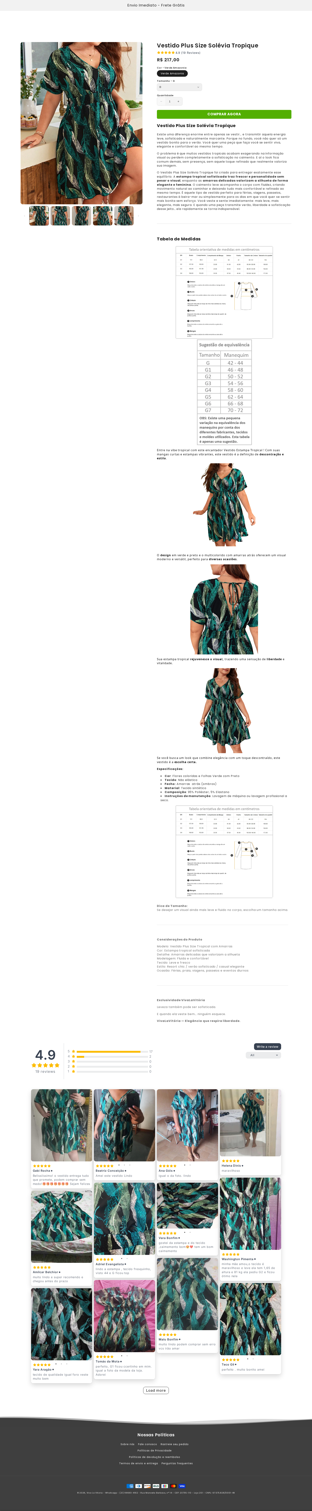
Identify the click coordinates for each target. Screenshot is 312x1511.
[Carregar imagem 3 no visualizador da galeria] (81, 215)
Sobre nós (128, 1444)
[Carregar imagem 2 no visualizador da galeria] (60, 215)
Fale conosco (147, 1444)
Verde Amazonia (172, 73)
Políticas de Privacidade (155, 1450)
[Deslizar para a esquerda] (25, 216)
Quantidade (165, 95)
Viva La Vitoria (95, 1492)
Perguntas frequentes (177, 1463)
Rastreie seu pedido (175, 1444)
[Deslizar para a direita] (138, 216)
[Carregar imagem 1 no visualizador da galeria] (39, 215)
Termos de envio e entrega (138, 1463)
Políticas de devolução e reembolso (154, 1457)
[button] (25, 18)
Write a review (267, 1046)
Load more (156, 1390)
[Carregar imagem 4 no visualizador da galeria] (102, 215)
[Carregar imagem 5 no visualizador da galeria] (124, 215)
